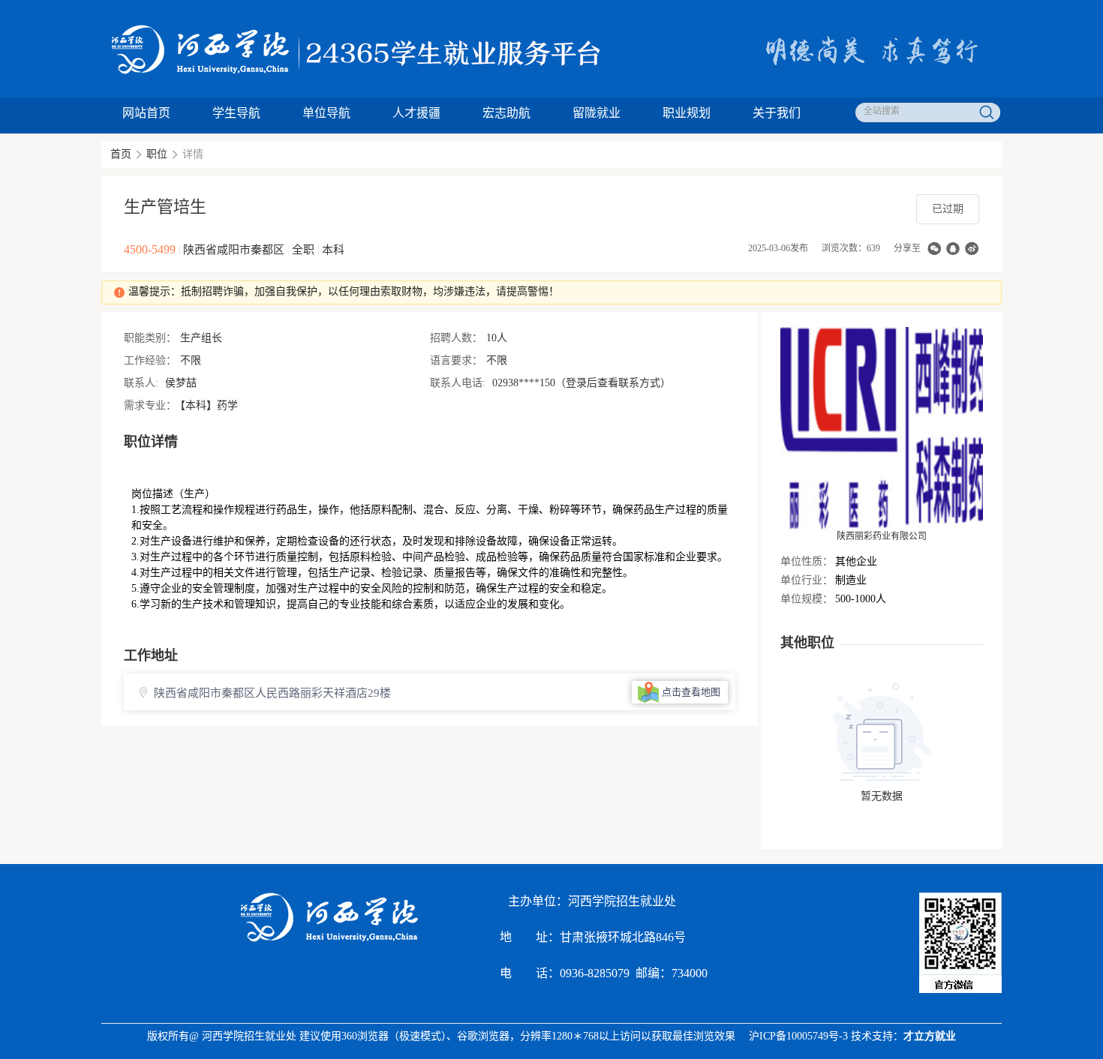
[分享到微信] (934, 248)
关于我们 (777, 112)
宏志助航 (506, 112)
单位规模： (806, 598)
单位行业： (806, 580)
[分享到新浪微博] (971, 248)
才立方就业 (929, 1036)
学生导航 (236, 112)
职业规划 (687, 112)
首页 (120, 154)
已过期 (947, 208)
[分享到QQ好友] (952, 248)
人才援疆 (416, 112)
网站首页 (146, 112)
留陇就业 (597, 112)
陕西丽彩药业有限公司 (882, 536)
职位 (156, 154)
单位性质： (806, 561)
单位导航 (326, 112)
